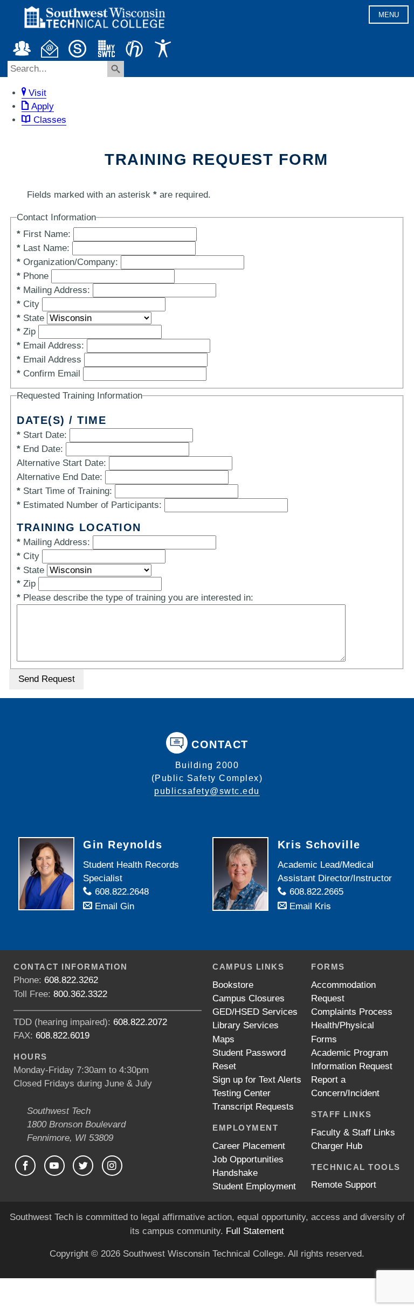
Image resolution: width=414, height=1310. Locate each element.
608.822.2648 (120, 892)
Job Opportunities (248, 1159)
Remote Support (343, 1185)
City (28, 304)
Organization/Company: (67, 262)
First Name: (44, 234)
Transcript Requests (253, 1107)
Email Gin (113, 906)
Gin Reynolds (122, 845)
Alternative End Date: (59, 477)
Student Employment (254, 1186)
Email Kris (309, 906)
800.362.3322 (80, 994)
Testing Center (241, 1093)
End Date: (40, 449)
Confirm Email (48, 373)
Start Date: (42, 435)
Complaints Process (351, 1012)
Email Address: (50, 345)
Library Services (245, 1025)
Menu (388, 15)
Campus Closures (248, 998)
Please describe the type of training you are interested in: (135, 598)
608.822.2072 (140, 1022)
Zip (26, 331)
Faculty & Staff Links (353, 1132)
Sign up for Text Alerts (256, 1080)
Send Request (46, 679)
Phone (33, 276)
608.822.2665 (315, 892)
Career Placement (248, 1146)
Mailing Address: (53, 290)
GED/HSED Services (255, 1012)
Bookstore (232, 985)
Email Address (49, 359)
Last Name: (43, 248)
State (30, 318)
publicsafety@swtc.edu (207, 791)
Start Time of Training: (64, 491)
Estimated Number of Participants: (89, 505)
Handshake (235, 1173)
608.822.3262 (71, 980)
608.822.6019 (62, 1035)
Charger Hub (336, 1146)
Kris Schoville (319, 845)
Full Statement (255, 1231)
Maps (223, 1039)
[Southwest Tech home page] (94, 33)
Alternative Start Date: (61, 463)
